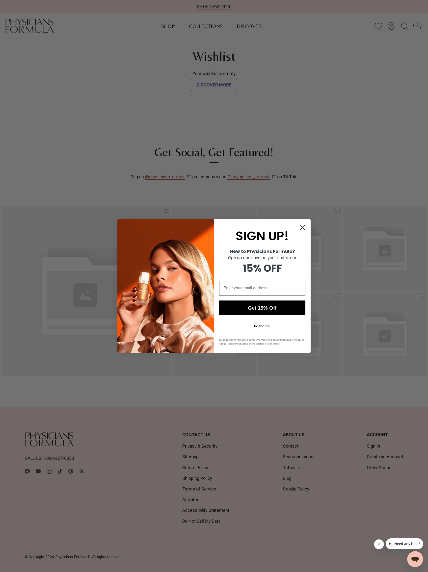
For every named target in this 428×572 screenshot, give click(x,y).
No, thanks (262, 326)
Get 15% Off (262, 308)
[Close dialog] (302, 227)
